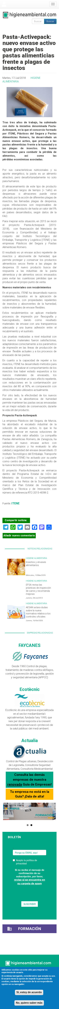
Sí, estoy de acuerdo (29, 992)
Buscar (50, 21)
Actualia (29, 740)
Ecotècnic (30, 689)
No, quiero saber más (29, 1002)
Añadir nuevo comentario (19, 535)
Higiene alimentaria (36, 558)
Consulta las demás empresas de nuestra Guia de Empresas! (29, 779)
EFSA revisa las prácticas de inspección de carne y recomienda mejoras (38, 589)
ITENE (15, 503)
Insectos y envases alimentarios (36, 564)
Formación (29, 928)
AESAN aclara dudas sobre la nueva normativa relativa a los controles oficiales (38, 612)
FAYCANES (29, 645)
